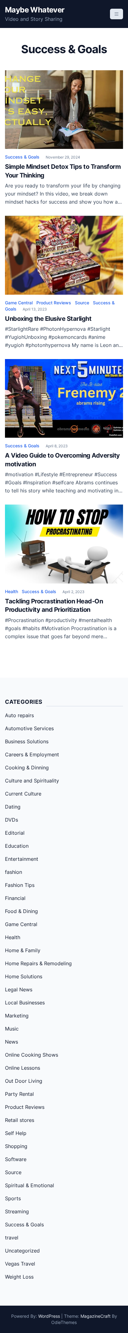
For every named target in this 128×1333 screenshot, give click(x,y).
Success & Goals (22, 156)
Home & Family (22, 950)
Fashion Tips (19, 885)
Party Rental (19, 1094)
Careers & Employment (32, 754)
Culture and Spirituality (32, 780)
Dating (13, 807)
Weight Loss (19, 1277)
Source (82, 302)
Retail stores (19, 1120)
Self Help (15, 1133)
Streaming (17, 1211)
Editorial (15, 833)
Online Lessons (22, 1068)
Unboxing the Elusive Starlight (48, 318)
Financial (15, 898)
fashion (13, 872)
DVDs (11, 820)
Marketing (17, 1015)
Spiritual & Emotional (29, 1185)
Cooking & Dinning (27, 767)
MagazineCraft (95, 1316)
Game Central (19, 302)
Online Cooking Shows (31, 1055)
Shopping (16, 1146)
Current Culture (23, 794)
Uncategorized (22, 1251)
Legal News (18, 989)
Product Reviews (53, 302)
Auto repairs (19, 715)
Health (11, 591)
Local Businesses (25, 1002)
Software (15, 1159)
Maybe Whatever (35, 9)
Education (17, 846)
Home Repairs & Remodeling (38, 963)
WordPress (49, 1316)
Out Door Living (23, 1081)
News (11, 1042)
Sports (13, 1198)
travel (11, 1237)
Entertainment (21, 859)
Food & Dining (21, 911)
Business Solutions (26, 741)
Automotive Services (29, 728)
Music (12, 1029)
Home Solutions (23, 976)
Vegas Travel (20, 1264)
